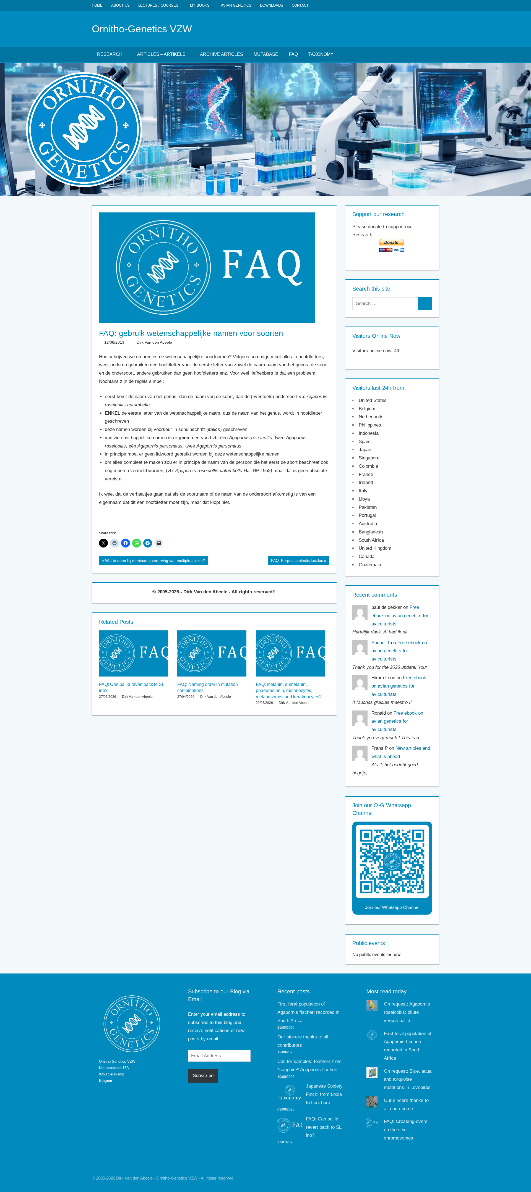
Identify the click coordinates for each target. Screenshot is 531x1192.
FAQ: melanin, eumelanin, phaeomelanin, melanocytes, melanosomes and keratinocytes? (289, 690)
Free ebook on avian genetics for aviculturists (399, 616)
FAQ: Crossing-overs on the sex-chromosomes (406, 1130)
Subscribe (203, 1075)
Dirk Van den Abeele (154, 342)
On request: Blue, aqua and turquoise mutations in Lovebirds (407, 1079)
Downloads (271, 5)
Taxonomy (321, 54)
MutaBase (266, 54)
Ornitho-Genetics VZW (142, 29)
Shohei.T (380, 642)
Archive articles (221, 54)
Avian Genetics (236, 5)
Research (110, 54)
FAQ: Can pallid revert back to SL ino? (323, 1127)
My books (200, 5)
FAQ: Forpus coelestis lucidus (297, 561)
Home (97, 5)
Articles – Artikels (161, 54)
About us (120, 5)
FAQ (293, 54)
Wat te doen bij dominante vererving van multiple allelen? (155, 561)
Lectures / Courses (158, 5)
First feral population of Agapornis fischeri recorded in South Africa (308, 1012)
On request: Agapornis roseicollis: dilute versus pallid (407, 1012)
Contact (300, 5)
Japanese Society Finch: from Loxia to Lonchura (324, 1094)
